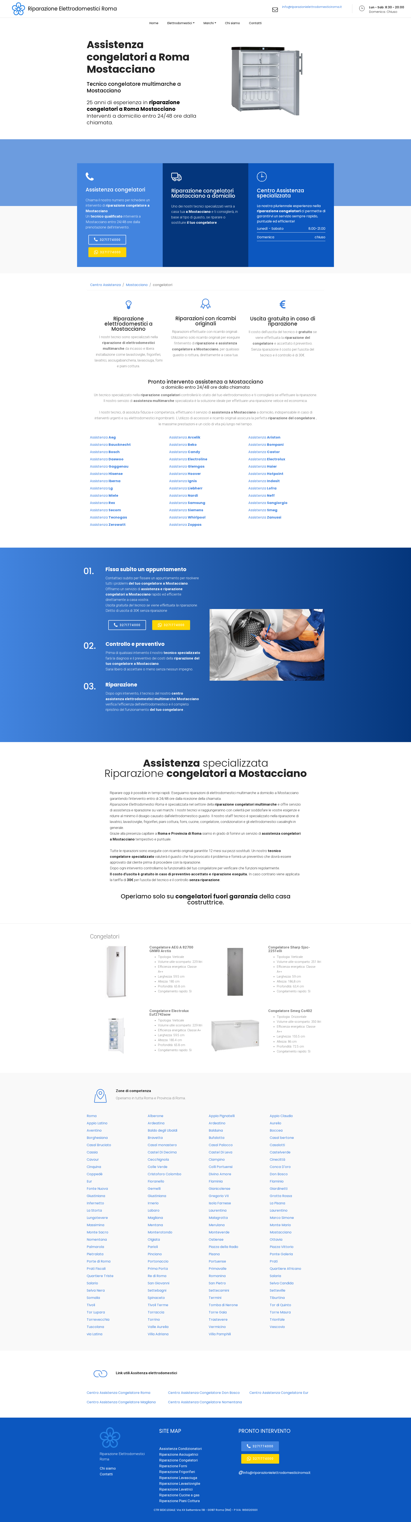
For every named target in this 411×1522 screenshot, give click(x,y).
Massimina (95, 1225)
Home (153, 23)
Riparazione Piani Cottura (179, 1501)
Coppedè (95, 1174)
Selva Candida (281, 1283)
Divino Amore (220, 1174)
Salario (92, 1283)
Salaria (275, 1275)
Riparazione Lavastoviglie (179, 1483)
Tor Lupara (96, 1312)
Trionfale (277, 1319)
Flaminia (216, 1181)
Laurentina (217, 1210)
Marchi (209, 23)
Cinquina (94, 1166)
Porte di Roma (98, 1261)
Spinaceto (156, 1297)
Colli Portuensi (220, 1166)
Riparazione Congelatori (178, 1460)
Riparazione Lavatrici (176, 1489)
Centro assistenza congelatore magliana (121, 1402)
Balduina (216, 1130)
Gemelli (154, 1188)
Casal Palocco (221, 1145)
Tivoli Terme (158, 1305)
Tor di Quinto (280, 1305)
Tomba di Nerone (223, 1305)
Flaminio (277, 1181)
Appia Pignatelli (222, 1115)
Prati (274, 1261)
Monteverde (219, 1232)
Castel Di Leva (220, 1152)
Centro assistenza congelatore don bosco (204, 1392)
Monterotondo (160, 1232)
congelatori (162, 284)
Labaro (153, 1210)
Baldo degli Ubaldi (162, 1130)
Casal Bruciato (99, 1145)
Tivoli (91, 1305)
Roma (92, 1115)
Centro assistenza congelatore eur (278, 1392)
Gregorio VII (219, 1195)
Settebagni (157, 1290)
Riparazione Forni (173, 1466)
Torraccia (156, 1312)
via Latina (94, 1334)
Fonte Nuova (97, 1188)
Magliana (155, 1217)
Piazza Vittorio (281, 1246)
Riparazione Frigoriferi (177, 1472)
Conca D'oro (280, 1166)
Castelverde (280, 1152)
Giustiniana (96, 1195)
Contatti (255, 23)
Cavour (93, 1159)
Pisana (214, 1254)
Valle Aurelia (158, 1326)
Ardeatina (156, 1123)
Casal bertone (282, 1137)
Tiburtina (277, 1297)
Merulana (217, 1225)
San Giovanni (158, 1283)
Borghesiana (97, 1137)
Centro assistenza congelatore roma (118, 1392)
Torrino (154, 1319)
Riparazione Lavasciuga (178, 1478)
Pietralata (95, 1254)
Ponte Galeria (281, 1254)
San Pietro (217, 1283)
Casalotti (277, 1145)
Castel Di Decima (162, 1152)
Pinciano (155, 1254)
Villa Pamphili (220, 1334)
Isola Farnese (220, 1203)
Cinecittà (277, 1159)
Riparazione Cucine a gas (179, 1495)
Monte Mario (280, 1225)
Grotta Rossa (281, 1195)
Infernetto (95, 1203)
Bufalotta (216, 1137)
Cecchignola (158, 1159)
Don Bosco (279, 1174)
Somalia (93, 1297)
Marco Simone (282, 1217)
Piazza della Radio (223, 1246)
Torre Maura (280, 1312)
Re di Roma (157, 1275)
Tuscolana (95, 1326)
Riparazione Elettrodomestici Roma (72, 8)
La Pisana (277, 1203)
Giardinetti (278, 1188)
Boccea (276, 1130)
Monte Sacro (97, 1232)
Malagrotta (218, 1217)
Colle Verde (157, 1166)
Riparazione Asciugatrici (178, 1454)
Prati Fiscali (96, 1268)
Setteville (277, 1290)
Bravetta (155, 1137)
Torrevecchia (98, 1319)
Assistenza (103, 437)
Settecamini (219, 1290)
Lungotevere (97, 1217)
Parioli (153, 1246)
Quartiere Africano (285, 1268)
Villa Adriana (158, 1334)
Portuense (217, 1261)
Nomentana (97, 1239)
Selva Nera (96, 1290)
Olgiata (154, 1239)
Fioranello (156, 1181)
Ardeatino (217, 1123)
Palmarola (95, 1246)
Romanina (217, 1275)
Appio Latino (97, 1123)
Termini (215, 1297)
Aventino (94, 1130)
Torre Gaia (218, 1312)
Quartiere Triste (100, 1275)
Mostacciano (137, 284)
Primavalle (217, 1268)
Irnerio (153, 1203)
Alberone (155, 1115)
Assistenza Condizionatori (180, 1448)
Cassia (92, 1152)
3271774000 (110, 240)
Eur (89, 1181)
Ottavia (276, 1239)
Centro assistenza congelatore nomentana (205, 1402)
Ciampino (217, 1159)
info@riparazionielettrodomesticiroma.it (312, 7)
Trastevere (218, 1319)
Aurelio (275, 1123)
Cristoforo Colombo (164, 1174)
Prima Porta (158, 1268)
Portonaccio (158, 1261)
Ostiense (216, 1239)
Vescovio (277, 1326)
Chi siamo (232, 23)
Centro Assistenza (105, 284)
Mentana (155, 1225)
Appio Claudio (281, 1115)
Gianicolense (219, 1188)
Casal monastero (162, 1145)
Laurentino (278, 1210)
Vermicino (217, 1326)
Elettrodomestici (179, 23)
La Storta (94, 1210)
